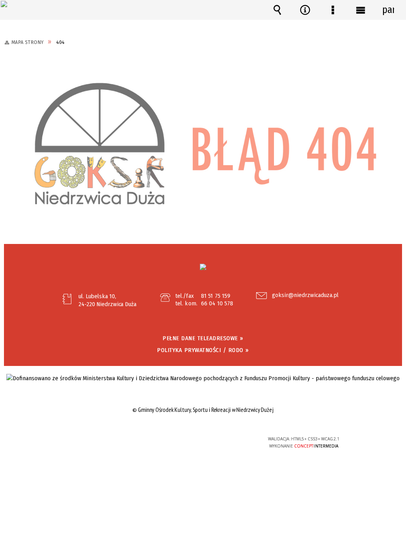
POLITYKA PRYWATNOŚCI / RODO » (203, 350)
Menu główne (360, 10)
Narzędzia (305, 10)
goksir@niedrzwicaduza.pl (305, 295)
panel (388, 10)
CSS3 (202, 442)
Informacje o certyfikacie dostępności (102, 444)
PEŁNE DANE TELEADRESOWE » (203, 338)
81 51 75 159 (215, 295)
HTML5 (190, 442)
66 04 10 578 (217, 303)
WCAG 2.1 (227, 441)
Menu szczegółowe (333, 10)
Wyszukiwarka (277, 10)
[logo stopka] (203, 267)
